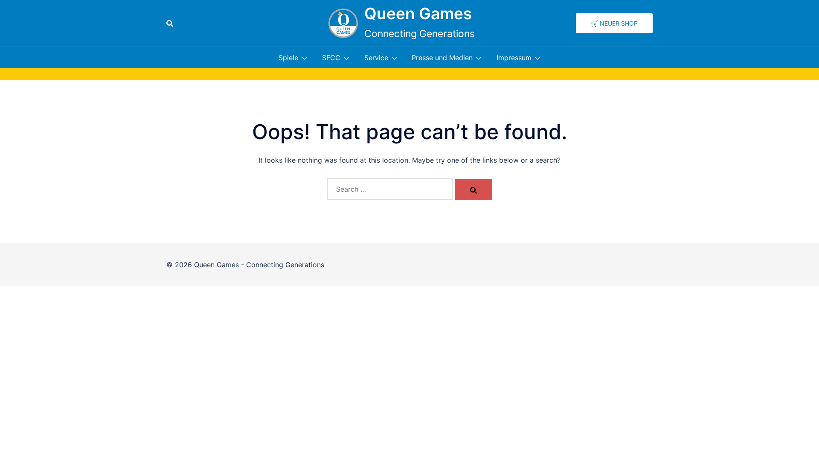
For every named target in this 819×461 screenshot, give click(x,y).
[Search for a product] (169, 23)
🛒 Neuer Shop (614, 23)
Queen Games (418, 13)
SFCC (331, 57)
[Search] (473, 189)
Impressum (514, 57)
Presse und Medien (442, 57)
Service (376, 57)
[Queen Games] (343, 23)
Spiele (288, 57)
